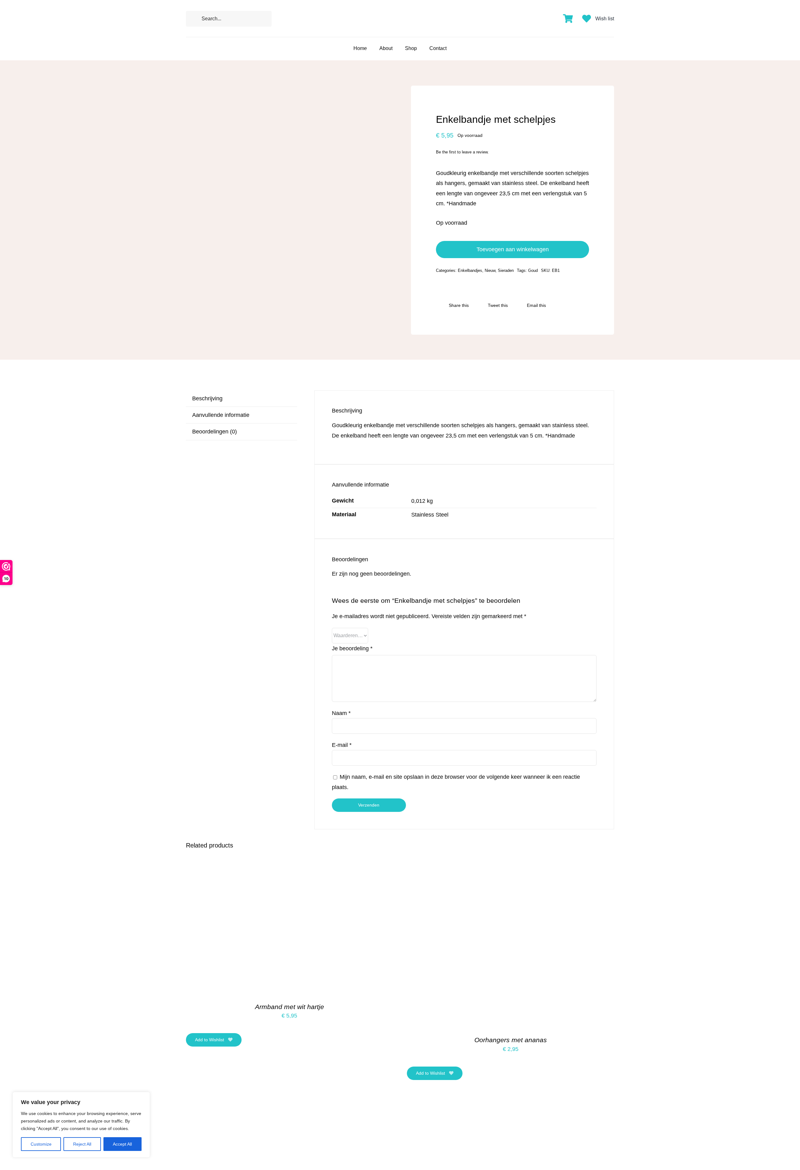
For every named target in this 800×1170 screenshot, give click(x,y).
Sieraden (506, 270)
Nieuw (490, 270)
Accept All (122, 1144)
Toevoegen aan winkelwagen (513, 249)
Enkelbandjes (470, 270)
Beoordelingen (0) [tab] (214, 431)
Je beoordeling (352, 648)
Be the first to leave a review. (462, 152)
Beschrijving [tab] (207, 398)
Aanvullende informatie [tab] (220, 415)
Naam (341, 713)
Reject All (82, 1144)
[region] (81, 1125)
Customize (41, 1144)
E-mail (342, 745)
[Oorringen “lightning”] (264, 1102)
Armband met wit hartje (289, 1006)
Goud (533, 270)
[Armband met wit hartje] (264, 866)
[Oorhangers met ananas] (485, 866)
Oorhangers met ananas (510, 1039)
